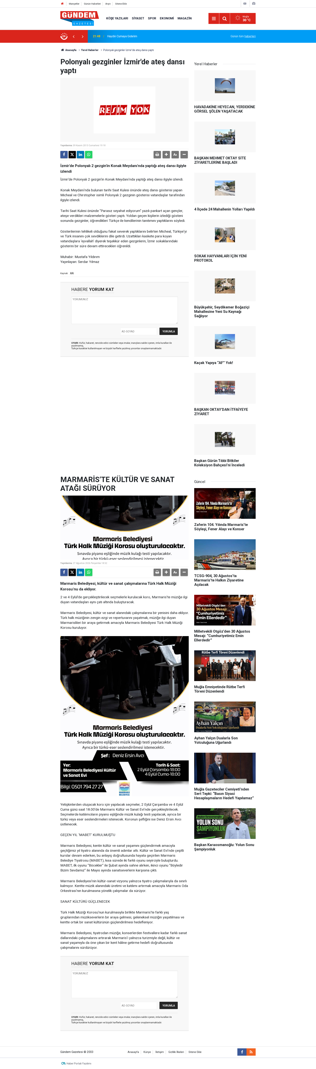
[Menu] (213, 18)
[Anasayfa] (62, 3)
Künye (147, 1052)
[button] (166, 154)
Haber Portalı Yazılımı (79, 1063)
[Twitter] (72, 154)
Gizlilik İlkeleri (176, 1052)
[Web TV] (245, 3)
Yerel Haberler (90, 50)
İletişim (159, 1052)
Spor (152, 18)
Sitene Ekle (121, 3)
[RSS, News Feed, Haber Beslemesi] (251, 1052)
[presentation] (73, 36)
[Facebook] (64, 154)
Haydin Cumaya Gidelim (122, 36)
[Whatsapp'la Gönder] (88, 154)
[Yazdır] (157, 154)
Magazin (185, 18)
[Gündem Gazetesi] (79, 18)
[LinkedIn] (80, 154)
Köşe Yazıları (117, 18)
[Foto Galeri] (254, 3)
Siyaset (138, 18)
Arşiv (108, 3)
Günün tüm (243, 36)
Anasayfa (70, 50)
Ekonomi (167, 18)
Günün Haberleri (92, 3)
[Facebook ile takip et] (242, 1052)
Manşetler (74, 3)
